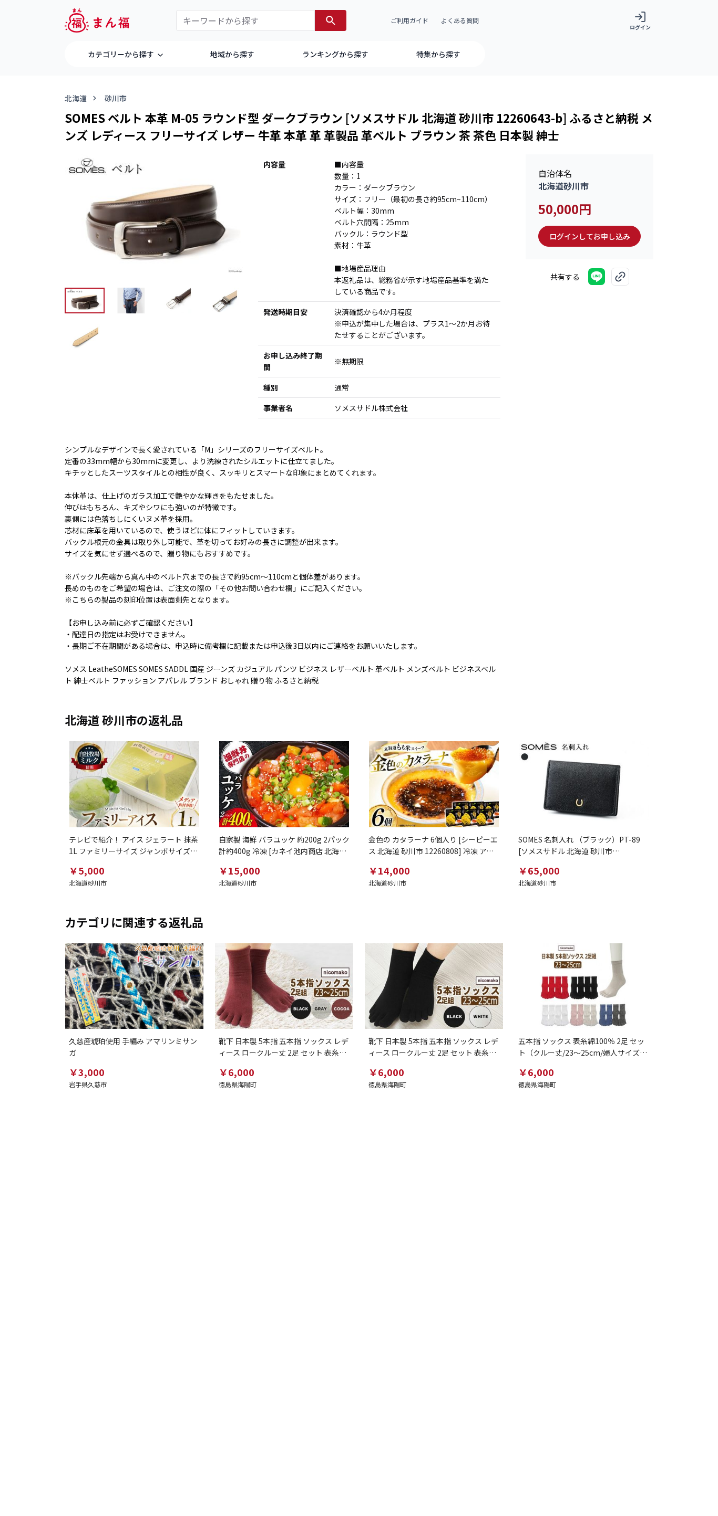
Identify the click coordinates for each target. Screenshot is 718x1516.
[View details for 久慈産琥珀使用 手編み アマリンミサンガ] (134, 986)
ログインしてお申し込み (589, 236)
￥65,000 (539, 870)
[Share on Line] (596, 276)
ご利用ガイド (409, 20)
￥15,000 (239, 870)
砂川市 (116, 98)
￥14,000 (389, 870)
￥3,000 (87, 1072)
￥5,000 (87, 870)
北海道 (76, 98)
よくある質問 (460, 20)
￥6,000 (236, 1072)
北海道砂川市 (563, 186)
